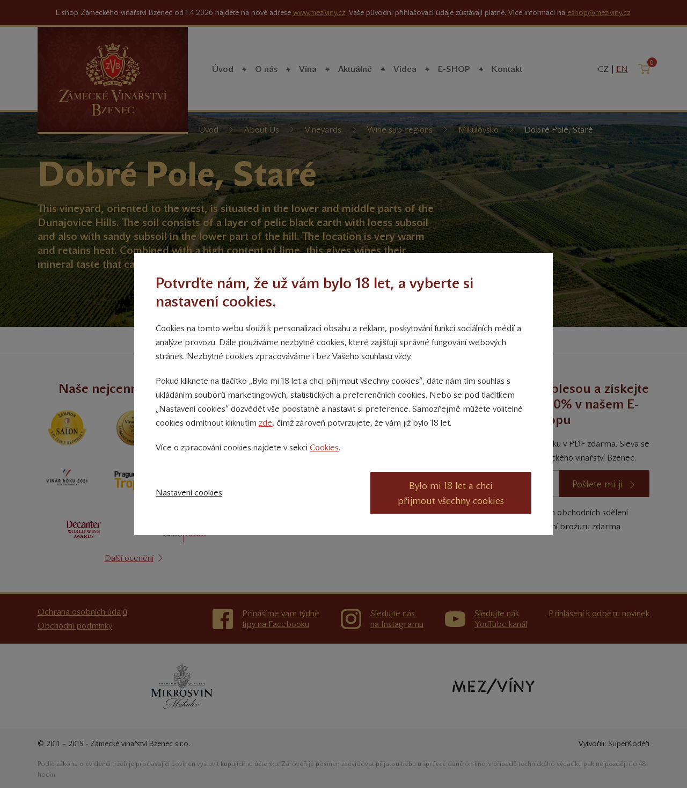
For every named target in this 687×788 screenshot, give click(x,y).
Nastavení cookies (189, 492)
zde (265, 423)
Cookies (324, 447)
